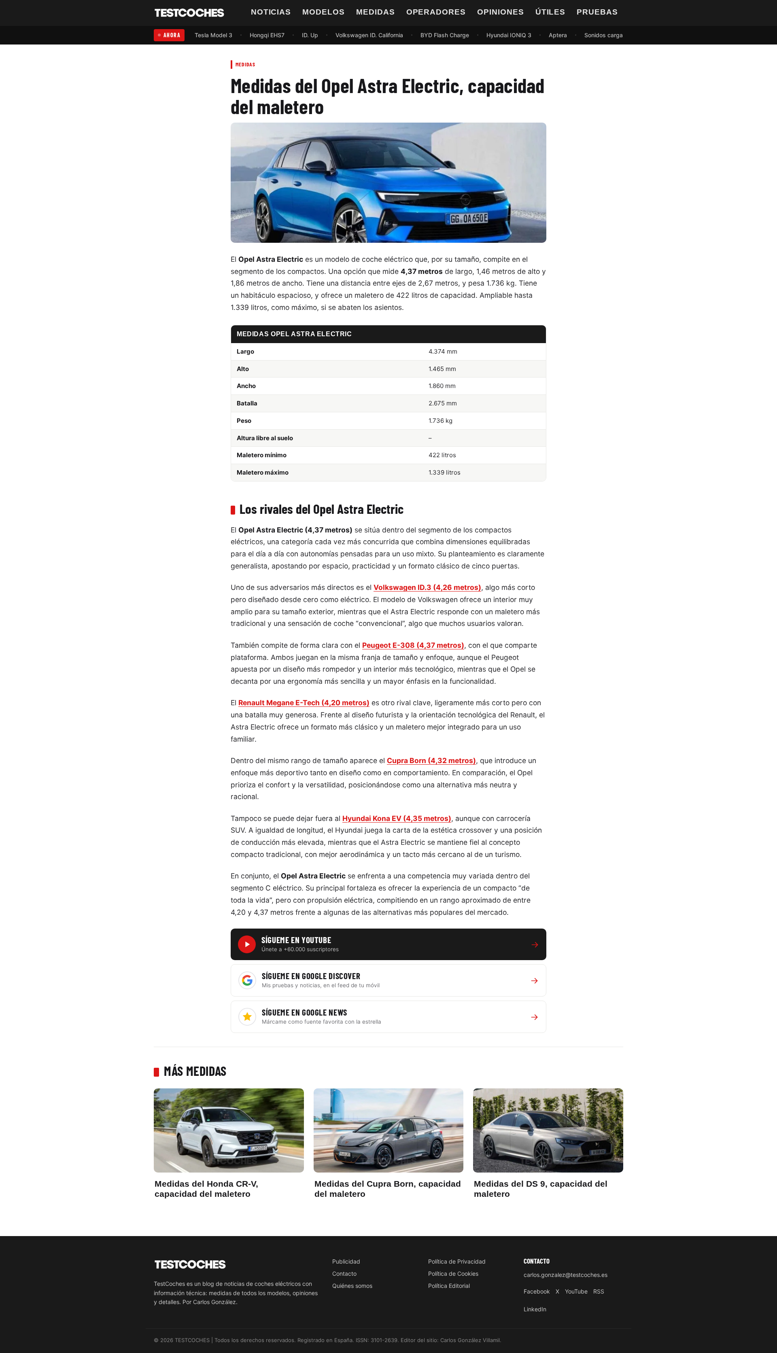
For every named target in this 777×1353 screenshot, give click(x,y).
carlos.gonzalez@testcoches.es (565, 1274)
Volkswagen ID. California (369, 35)
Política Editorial (449, 1285)
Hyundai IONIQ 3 (508, 35)
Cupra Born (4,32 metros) (431, 760)
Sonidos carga (603, 35)
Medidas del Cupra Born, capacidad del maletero (387, 1188)
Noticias (271, 12)
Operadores (436, 12)
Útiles (550, 12)
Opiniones (500, 12)
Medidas (375, 12)
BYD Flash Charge (444, 35)
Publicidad (346, 1261)
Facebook (537, 1291)
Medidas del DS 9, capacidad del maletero (540, 1188)
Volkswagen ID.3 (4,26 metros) (427, 587)
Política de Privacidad (457, 1261)
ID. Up (310, 35)
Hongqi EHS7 (267, 35)
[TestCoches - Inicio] (189, 13)
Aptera (558, 35)
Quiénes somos (352, 1285)
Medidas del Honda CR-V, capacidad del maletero (206, 1188)
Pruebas (597, 12)
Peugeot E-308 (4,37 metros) (413, 645)
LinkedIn (535, 1309)
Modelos (323, 12)
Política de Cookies (453, 1273)
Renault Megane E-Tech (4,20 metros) (303, 702)
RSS (598, 1291)
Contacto (344, 1273)
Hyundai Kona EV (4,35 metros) (396, 818)
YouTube (576, 1291)
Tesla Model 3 (213, 35)
